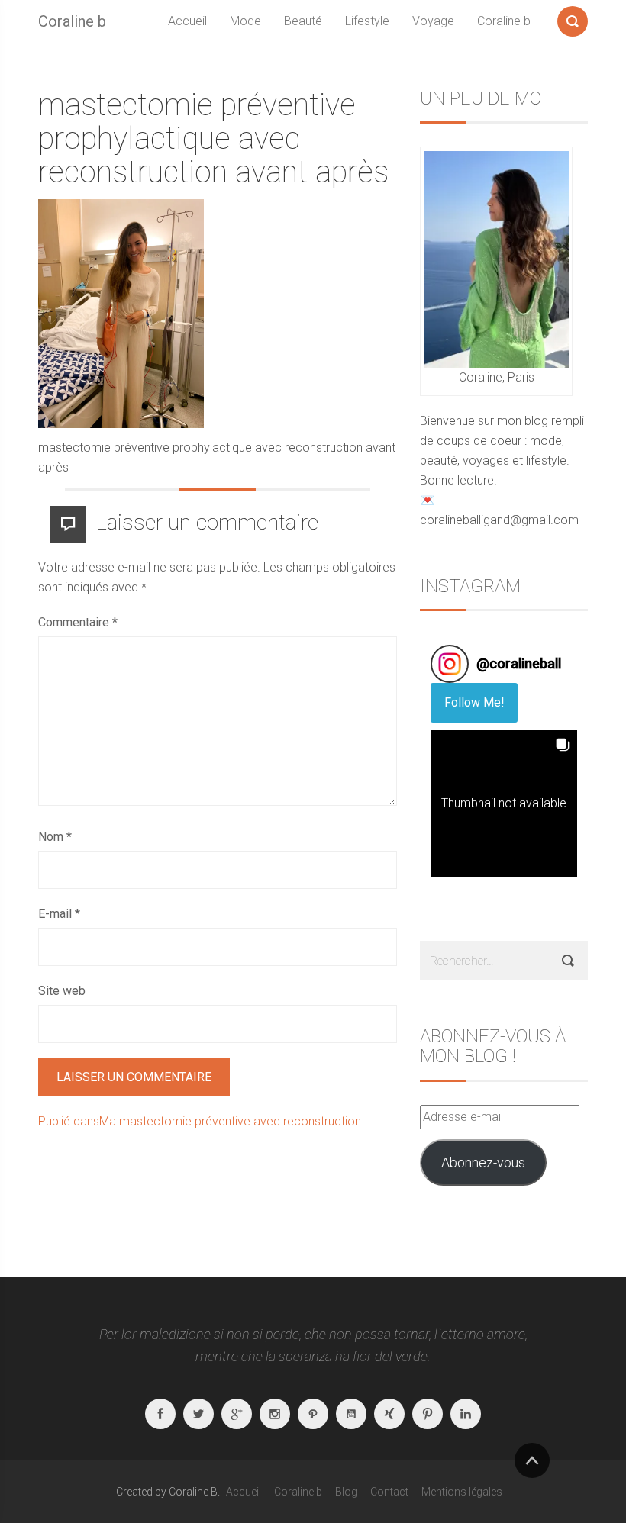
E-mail (59, 913)
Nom (55, 836)
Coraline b (72, 21)
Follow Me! (474, 702)
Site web (62, 991)
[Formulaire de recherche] (572, 18)
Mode (245, 21)
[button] (504, 803)
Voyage (433, 21)
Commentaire (78, 622)
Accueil (187, 21)
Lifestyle (367, 21)
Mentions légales (461, 1492)
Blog (346, 1492)
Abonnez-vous (483, 1162)
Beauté (303, 21)
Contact (389, 1492)
